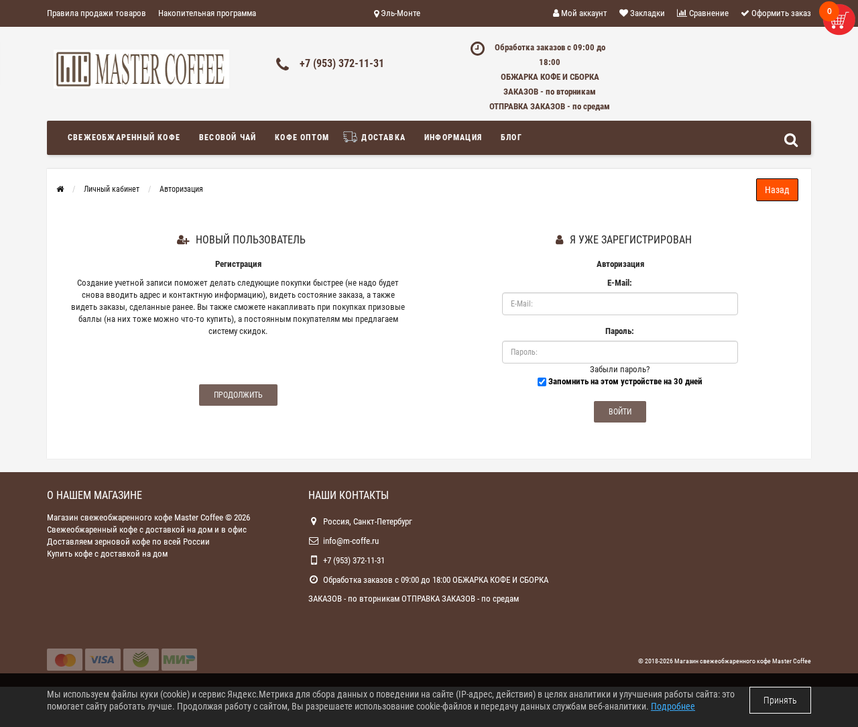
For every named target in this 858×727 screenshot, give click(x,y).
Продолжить (238, 395)
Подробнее (673, 706)
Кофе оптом (302, 137)
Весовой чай (227, 137)
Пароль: (619, 331)
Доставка (382, 137)
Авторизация (181, 189)
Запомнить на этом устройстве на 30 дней (624, 381)
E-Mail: (619, 283)
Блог (511, 137)
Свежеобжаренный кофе (124, 137)
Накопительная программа (207, 13)
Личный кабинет (111, 189)
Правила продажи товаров (96, 13)
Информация (453, 137)
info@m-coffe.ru (351, 541)
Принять (780, 700)
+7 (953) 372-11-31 (342, 63)
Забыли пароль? (620, 369)
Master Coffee (791, 661)
